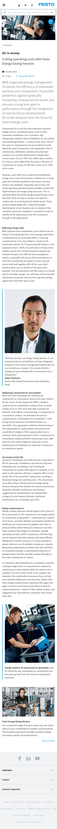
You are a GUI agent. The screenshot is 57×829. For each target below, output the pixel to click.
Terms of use (48, 802)
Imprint (6, 802)
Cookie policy (20, 808)
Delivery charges (6, 808)
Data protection (17, 802)
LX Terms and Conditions (21, 815)
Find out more (48, 740)
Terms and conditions (33, 802)
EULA (54, 808)
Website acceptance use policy (38, 808)
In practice (8, 45)
